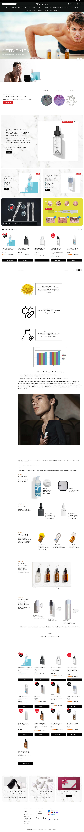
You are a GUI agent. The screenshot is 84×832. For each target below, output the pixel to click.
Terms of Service (27, 819)
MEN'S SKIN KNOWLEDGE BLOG (50, 636)
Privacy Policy (27, 816)
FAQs (45, 829)
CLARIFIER (40, 7)
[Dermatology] (50, 575)
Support (56, 10)
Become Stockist (28, 814)
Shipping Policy (27, 818)
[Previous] (78, 59)
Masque (40, 10)
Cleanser (66, 7)
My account (26, 823)
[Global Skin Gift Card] (69, 783)
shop (8, 152)
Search (25, 811)
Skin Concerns (16, 7)
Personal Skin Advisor (68, 627)
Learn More (8, 102)
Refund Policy (27, 821)
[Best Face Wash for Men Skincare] (50, 487)
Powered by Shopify (52, 829)
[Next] (80, 59)
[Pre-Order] (63, 212)
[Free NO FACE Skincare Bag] (15, 783)
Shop (6, 188)
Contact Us (41, 829)
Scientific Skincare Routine (32, 460)
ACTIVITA (34, 7)
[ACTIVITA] (50, 545)
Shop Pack (6, 54)
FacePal (24, 7)
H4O (29, 7)
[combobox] (9, 4)
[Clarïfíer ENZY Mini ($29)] (42, 783)
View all (80, 229)
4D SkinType (47, 627)
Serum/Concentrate (30, 10)
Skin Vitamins (74, 7)
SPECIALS (8, 7)
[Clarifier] (50, 516)
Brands (46, 10)
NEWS (51, 10)
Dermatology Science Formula (53, 7)
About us (26, 813)
